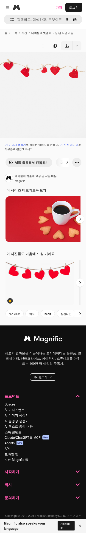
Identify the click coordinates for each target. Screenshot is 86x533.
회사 (8, 484)
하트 (32, 314)
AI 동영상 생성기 (17, 421)
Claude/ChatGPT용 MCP (26, 437)
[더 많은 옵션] (42, 45)
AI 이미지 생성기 (16, 144)
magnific (20, 181)
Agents (13, 443)
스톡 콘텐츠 (13, 432)
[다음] (67, 162)
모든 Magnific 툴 (16, 459)
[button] (43, 377)
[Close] (79, 526)
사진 (24, 33)
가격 (59, 7)
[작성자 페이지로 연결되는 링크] (9, 178)
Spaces (10, 404)
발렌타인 (66, 314)
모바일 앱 (11, 454)
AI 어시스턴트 (15, 409)
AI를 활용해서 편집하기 (32, 162)
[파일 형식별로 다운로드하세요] (76, 45)
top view (14, 314)
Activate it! (65, 526)
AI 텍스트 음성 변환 (19, 426)
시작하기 (12, 471)
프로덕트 (12, 396)
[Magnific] (43, 339)
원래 (26, 61)
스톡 (14, 33)
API (7, 448)
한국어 (43, 377)
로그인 (74, 7)
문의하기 (12, 497)
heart (47, 314)
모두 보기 (39, 190)
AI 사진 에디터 (69, 144)
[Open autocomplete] (10, 19)
